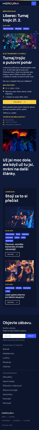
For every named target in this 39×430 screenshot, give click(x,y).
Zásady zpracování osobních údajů (14, 340)
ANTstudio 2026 (7, 425)
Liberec (6, 366)
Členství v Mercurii (12, 385)
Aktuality (7, 377)
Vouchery (7, 394)
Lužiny (6, 358)
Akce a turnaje (10, 390)
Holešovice (8, 353)
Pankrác (7, 362)
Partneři (7, 403)
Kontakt (7, 398)
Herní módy (8, 381)
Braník (6, 349)
